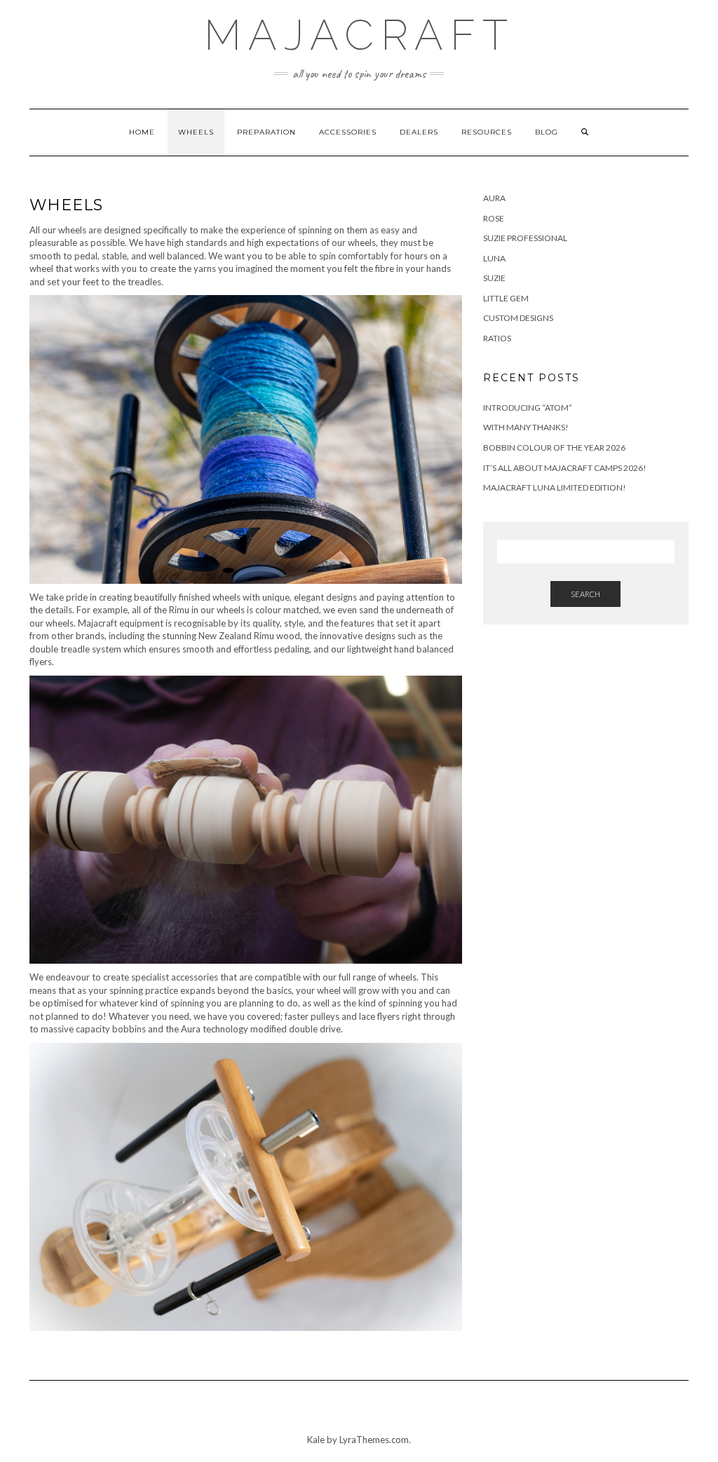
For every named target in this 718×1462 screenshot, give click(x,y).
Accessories (348, 132)
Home (142, 132)
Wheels (196, 132)
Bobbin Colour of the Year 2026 (554, 447)
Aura (494, 198)
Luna (494, 258)
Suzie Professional (525, 238)
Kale (316, 1439)
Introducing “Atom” (527, 407)
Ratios (497, 338)
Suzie (494, 278)
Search (585, 594)
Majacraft (359, 35)
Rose (493, 218)
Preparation (266, 132)
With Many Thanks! (526, 427)
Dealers (419, 132)
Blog (546, 132)
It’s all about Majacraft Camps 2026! (564, 468)
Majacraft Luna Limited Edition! (554, 487)
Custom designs (518, 318)
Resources (486, 132)
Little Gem (506, 298)
